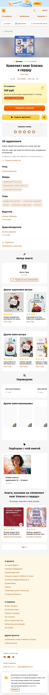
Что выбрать (7, 16)
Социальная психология (12, 190)
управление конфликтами (21, 205)
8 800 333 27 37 (9, 667)
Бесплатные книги (40, 24)
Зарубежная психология (12, 182)
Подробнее (32, 686)
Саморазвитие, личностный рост (15, 186)
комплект (37, 205)
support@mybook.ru (25, 667)
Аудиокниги (21, 24)
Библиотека (24, 16)
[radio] (15, 132)
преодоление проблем (11, 201)
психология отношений (32, 201)
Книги (8, 24)
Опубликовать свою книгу (12, 246)
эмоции (6, 205)
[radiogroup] (24, 132)
